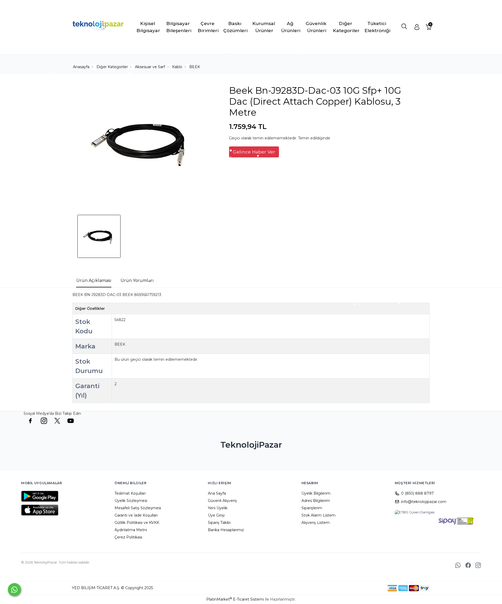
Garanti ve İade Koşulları (136, 515)
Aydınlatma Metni (131, 530)
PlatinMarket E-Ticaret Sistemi (235, 599)
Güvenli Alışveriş (222, 500)
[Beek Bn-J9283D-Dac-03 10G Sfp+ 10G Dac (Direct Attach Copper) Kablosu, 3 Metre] (142, 144)
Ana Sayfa (217, 493)
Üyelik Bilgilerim (315, 493)
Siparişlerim (311, 508)
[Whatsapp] (14, 589)
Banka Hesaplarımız (226, 530)
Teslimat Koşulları (130, 493)
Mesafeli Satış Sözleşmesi (138, 508)
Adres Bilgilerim (315, 500)
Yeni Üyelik (217, 508)
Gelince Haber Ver (254, 152)
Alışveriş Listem (315, 522)
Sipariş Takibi (219, 522)
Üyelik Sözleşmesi (131, 500)
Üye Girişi (216, 515)
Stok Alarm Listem (318, 515)
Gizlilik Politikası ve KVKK (137, 522)
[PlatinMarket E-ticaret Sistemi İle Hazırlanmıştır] (369, 588)
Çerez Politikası (128, 537)
